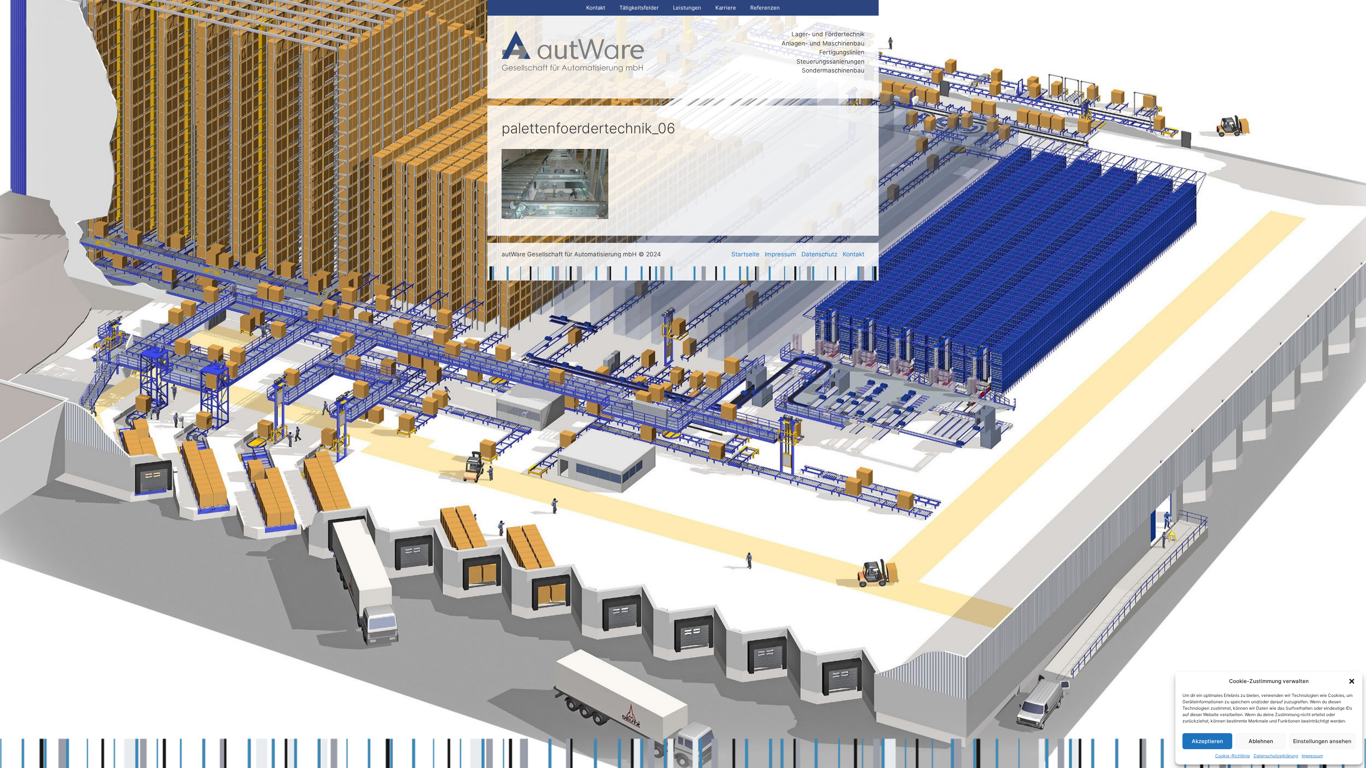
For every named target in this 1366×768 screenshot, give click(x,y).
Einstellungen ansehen (1322, 741)
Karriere (725, 7)
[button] (1351, 681)
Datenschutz (819, 254)
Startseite (745, 254)
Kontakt (595, 7)
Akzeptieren (1207, 741)
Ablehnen (1261, 741)
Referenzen (765, 7)
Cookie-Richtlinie (1232, 755)
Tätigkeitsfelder (639, 7)
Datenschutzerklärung (1276, 755)
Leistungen (687, 7)
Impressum (1312, 755)
